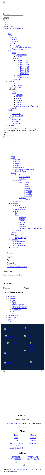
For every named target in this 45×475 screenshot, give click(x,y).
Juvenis (18, 98)
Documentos (16, 45)
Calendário (15, 58)
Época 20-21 (24, 74)
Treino (10, 321)
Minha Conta (16, 114)
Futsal (14, 93)
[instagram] (10, 134)
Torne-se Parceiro (17, 123)
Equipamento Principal (19, 308)
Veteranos (19, 95)
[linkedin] (7, 134)
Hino (13, 43)
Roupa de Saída (13, 315)
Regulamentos (16, 87)
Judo (13, 91)
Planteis (14, 83)
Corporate (11, 117)
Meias (14, 311)
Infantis (18, 102)
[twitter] (8, 134)
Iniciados (19, 100)
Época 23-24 (24, 68)
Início (9, 34)
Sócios (10, 319)
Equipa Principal (21, 55)
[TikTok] (4, 134)
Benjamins (19, 104)
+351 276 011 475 (10, 423)
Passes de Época (17, 49)
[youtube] (9, 134)
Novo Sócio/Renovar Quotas (21, 47)
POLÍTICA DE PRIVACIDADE (33, 458)
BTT (13, 300)
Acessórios (11, 296)
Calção (14, 302)
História (14, 37)
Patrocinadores (17, 119)
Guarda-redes (16, 310)
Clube (10, 36)
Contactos (11, 125)
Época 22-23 (24, 70)
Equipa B (19, 56)
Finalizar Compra (18, 28)
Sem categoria (12, 317)
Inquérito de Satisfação (16, 448)
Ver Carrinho (7, 28)
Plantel (14, 53)
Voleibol (14, 108)
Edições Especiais (18, 304)
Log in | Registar (17, 116)
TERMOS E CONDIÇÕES (16, 458)
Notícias (10, 110)
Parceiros (15, 121)
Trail (13, 313)
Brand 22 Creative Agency (21, 469)
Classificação (16, 79)
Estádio (14, 39)
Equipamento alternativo (20, 306)
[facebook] (5, 134)
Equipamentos (13, 275)
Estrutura (15, 41)
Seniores (19, 97)
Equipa (10, 51)
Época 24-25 (24, 66)
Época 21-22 (24, 72)
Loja (9, 112)
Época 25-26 (24, 64)
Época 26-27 (24, 62)
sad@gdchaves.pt (22, 427)
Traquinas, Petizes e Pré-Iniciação (27, 106)
